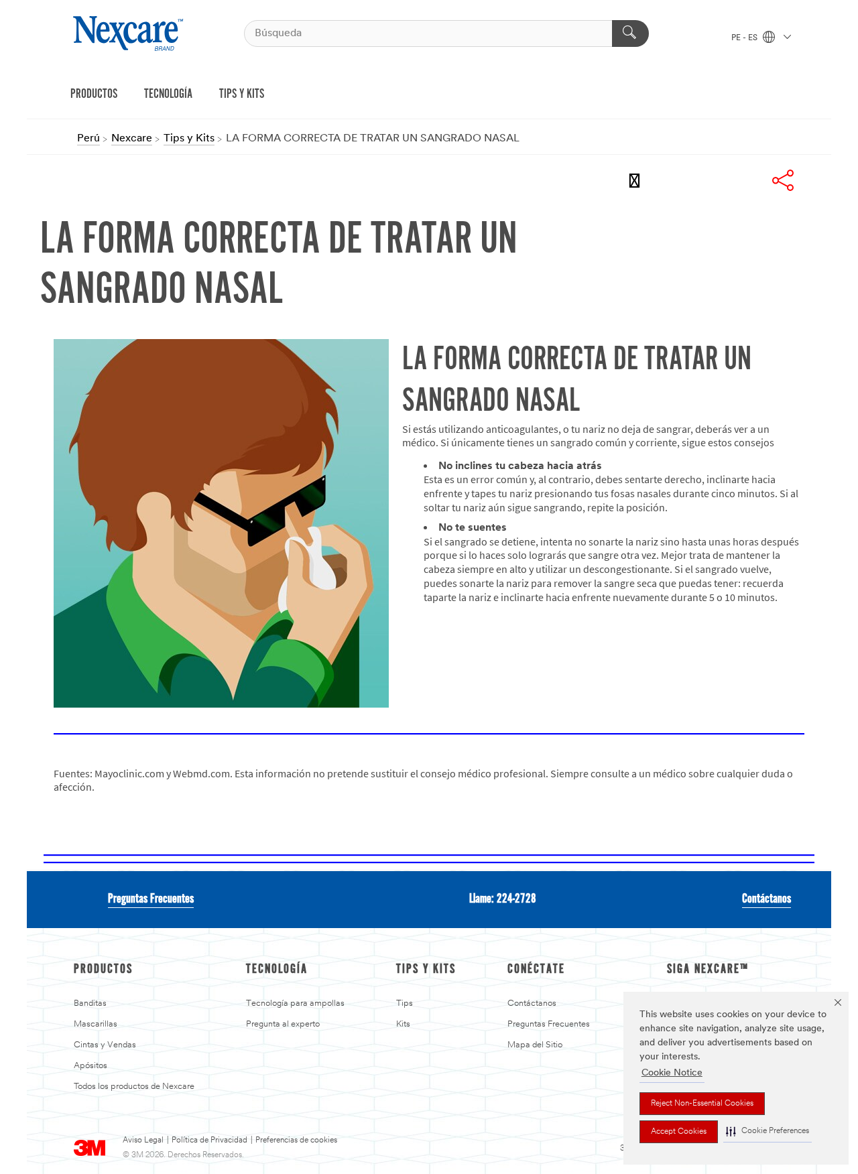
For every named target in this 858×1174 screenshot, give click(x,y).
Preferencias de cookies (296, 1140)
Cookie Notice (671, 1073)
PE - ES (745, 38)
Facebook (674, 180)
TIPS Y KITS (241, 94)
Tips (404, 1003)
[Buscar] (630, 33)
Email (638, 180)
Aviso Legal (143, 1140)
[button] (767, 1131)
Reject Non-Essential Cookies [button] (702, 1104)
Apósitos (90, 1065)
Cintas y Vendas (105, 1045)
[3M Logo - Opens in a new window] (129, 33)
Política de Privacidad (209, 1140)
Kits (403, 1024)
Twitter (710, 180)
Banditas (90, 1003)
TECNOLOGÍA (168, 94)
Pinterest (746, 180)
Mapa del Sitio (534, 1045)
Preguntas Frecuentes (151, 899)
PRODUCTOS (93, 94)
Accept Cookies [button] (679, 1132)
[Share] (783, 180)
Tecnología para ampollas (295, 1003)
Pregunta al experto (283, 1024)
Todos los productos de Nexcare (134, 1086)
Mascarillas (95, 1024)
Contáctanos (766, 899)
